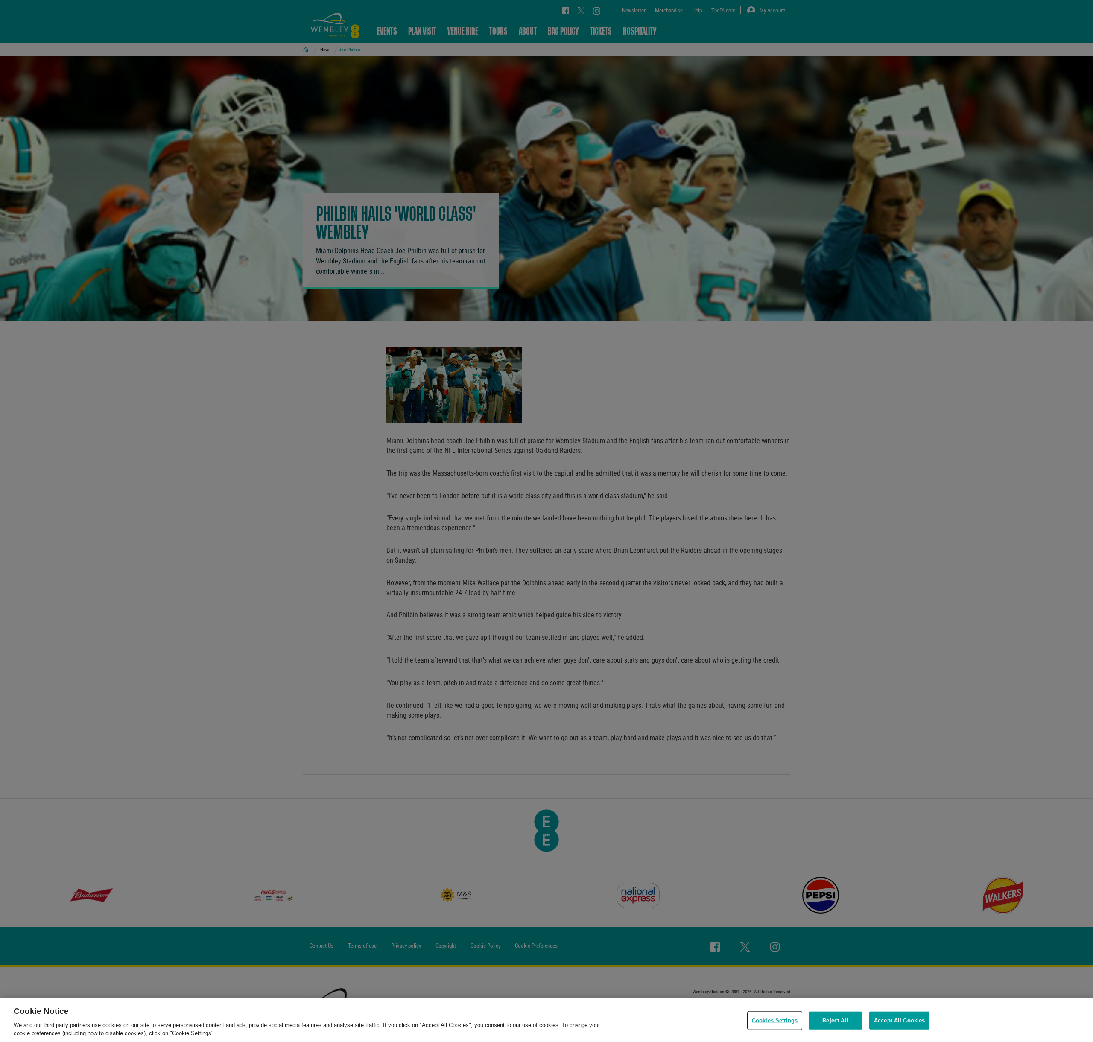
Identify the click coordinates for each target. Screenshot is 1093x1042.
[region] (546, 1020)
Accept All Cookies (899, 1020)
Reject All (835, 1020)
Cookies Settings (775, 1020)
